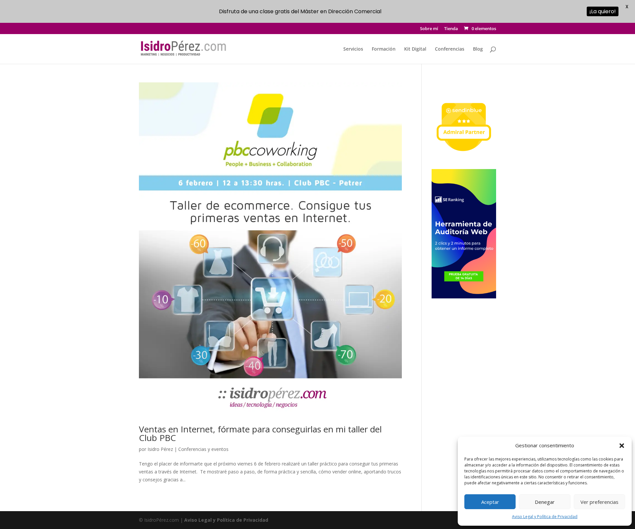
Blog (478, 49)
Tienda (451, 28)
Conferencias (449, 49)
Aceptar (490, 502)
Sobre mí (429, 28)
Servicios (353, 49)
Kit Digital (415, 49)
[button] (621, 445)
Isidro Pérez (160, 449)
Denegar (545, 502)
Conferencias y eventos (203, 449)
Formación (384, 49)
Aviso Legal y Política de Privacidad (544, 516)
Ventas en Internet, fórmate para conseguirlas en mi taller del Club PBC (260, 433)
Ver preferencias (599, 502)
